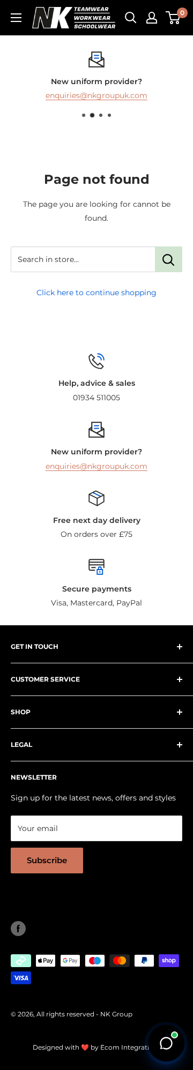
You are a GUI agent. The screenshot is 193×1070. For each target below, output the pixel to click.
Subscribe (47, 860)
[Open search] (131, 18)
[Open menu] (16, 17)
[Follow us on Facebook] (18, 928)
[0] (173, 17)
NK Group (116, 1014)
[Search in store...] (168, 259)
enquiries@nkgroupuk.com (96, 96)
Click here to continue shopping (96, 292)
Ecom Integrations (130, 1047)
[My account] (151, 18)
